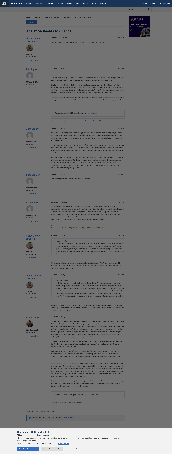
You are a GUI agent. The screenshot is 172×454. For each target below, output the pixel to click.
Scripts (69, 3)
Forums (60, 3)
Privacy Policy (63, 443)
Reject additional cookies (52, 449)
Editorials (39, 3)
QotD (77, 3)
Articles (29, 3)
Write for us (166, 3)
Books (85, 3)
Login (153, 3)
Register (145, 3)
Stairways (49, 3)
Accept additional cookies (28, 449)
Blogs (94, 3)
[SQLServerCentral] (4, 3)
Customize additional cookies (76, 449)
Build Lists (103, 3)
